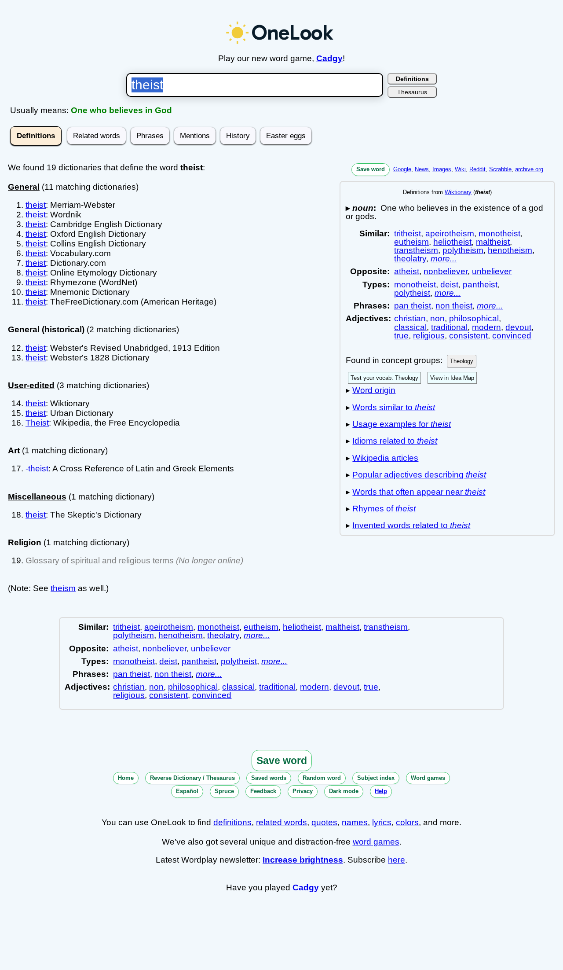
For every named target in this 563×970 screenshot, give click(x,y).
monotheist (499, 233)
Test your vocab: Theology (384, 378)
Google (402, 169)
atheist (406, 271)
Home (126, 778)
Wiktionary (458, 192)
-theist (37, 468)
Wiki (460, 169)
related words (281, 822)
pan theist (412, 305)
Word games (428, 778)
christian (410, 318)
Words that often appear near (418, 491)
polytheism (462, 250)
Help (381, 791)
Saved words (268, 778)
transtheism (416, 250)
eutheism (411, 241)
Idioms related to (394, 440)
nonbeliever (446, 271)
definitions (232, 822)
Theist (37, 422)
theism (63, 588)
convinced (511, 335)
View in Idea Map (452, 378)
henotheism (510, 250)
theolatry (410, 258)
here (396, 859)
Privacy (302, 791)
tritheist (407, 233)
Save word (370, 169)
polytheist (412, 293)
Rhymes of (384, 508)
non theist (453, 305)
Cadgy (329, 58)
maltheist (493, 241)
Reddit (477, 169)
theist (36, 204)
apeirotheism (449, 233)
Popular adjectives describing (419, 474)
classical (410, 327)
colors (407, 822)
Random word (322, 778)
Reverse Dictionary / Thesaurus (192, 778)
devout (518, 327)
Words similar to (393, 407)
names (355, 822)
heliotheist (452, 241)
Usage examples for (401, 424)
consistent (468, 335)
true (401, 335)
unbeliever (492, 271)
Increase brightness (303, 859)
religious (429, 335)
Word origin (373, 390)
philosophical (474, 318)
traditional (449, 327)
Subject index (376, 778)
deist (449, 284)
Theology (461, 361)
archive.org (529, 169)
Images (441, 169)
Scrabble (500, 169)
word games (376, 841)
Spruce (224, 791)
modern (486, 327)
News (422, 169)
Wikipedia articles (385, 458)
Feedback (263, 791)
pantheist (480, 284)
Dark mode (343, 791)
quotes (324, 822)
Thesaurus (412, 92)
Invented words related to (411, 525)
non (437, 318)
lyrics (381, 822)
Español (187, 791)
